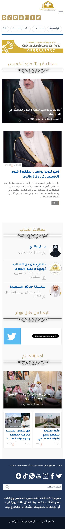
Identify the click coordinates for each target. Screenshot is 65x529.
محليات (38, 28)
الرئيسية (54, 28)
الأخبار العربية (20, 28)
